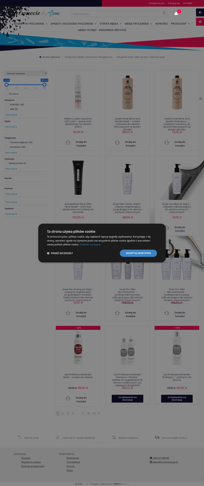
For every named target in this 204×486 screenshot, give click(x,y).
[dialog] (102, 243)
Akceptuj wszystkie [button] (138, 253)
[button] (60, 253)
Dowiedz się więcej (90, 244)
